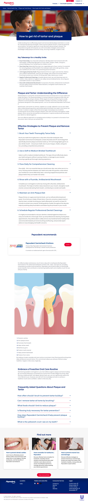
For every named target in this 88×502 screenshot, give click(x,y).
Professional (78, 3)
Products (55, 3)
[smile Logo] (9, 3)
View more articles (44, 475)
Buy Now (68, 244)
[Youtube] (38, 483)
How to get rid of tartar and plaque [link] (41, 8)
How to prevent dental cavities (16, 452)
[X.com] (40, 483)
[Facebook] (35, 483)
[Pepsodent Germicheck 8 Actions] (15, 246)
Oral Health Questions (66, 3)
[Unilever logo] (82, 497)
